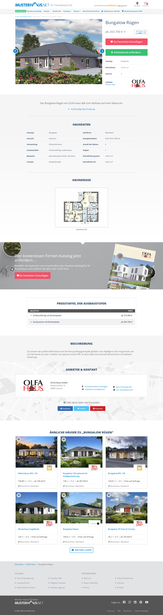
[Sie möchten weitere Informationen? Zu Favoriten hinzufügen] (58, 51)
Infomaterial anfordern (128, 52)
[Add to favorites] (19, 439)
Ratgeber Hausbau (57, 583)
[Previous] (15, 51)
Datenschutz (127, 611)
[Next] (102, 51)
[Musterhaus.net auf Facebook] (125, 602)
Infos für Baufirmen (125, 578)
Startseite (19, 564)
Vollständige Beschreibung (82, 109)
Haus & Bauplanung (25, 578)
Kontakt (120, 587)
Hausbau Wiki (56, 578)
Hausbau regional (57, 587)
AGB (119, 611)
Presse (86, 587)
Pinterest (99, 408)
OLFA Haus (31, 564)
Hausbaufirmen (23, 583)
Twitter (82, 408)
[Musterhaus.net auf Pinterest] (142, 602)
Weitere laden (83, 550)
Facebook (66, 408)
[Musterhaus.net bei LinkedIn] (136, 602)
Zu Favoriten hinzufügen (128, 41)
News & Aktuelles (91, 583)
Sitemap (120, 583)
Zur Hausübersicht (24, 16)
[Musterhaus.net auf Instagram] (131, 602)
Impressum (111, 611)
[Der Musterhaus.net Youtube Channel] (146, 602)
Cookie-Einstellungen (141, 611)
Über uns (87, 578)
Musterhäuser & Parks (26, 587)
